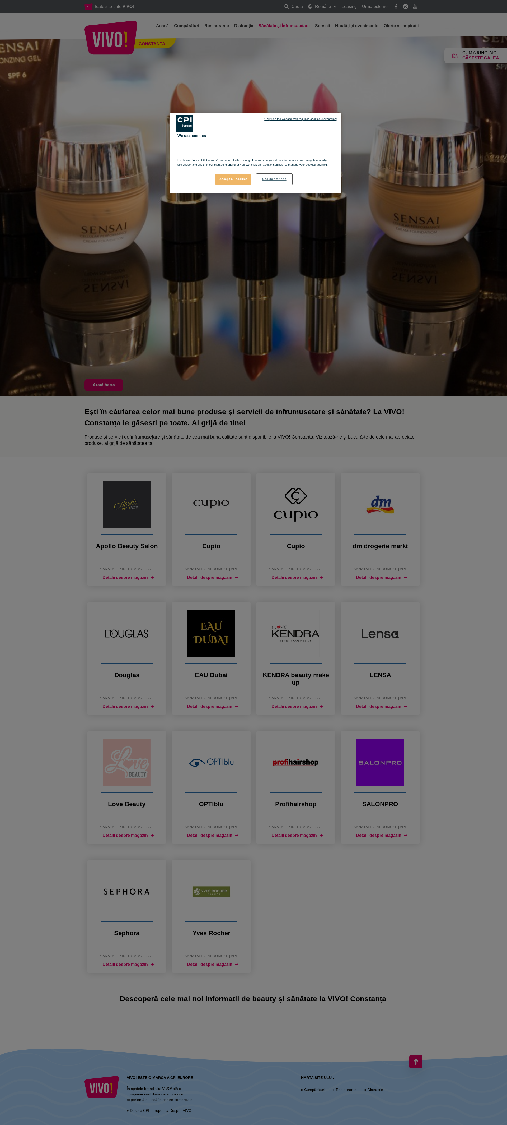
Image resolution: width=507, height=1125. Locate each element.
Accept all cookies (233, 179)
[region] (255, 153)
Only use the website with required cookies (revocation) (300, 119)
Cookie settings (274, 179)
